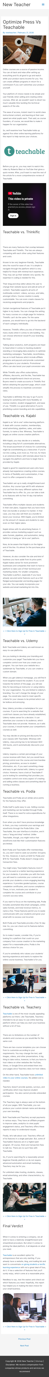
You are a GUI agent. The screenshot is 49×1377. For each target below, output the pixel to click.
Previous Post (24, 1339)
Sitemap (39, 1361)
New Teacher (16, 4)
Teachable (7, 1014)
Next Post (24, 1346)
